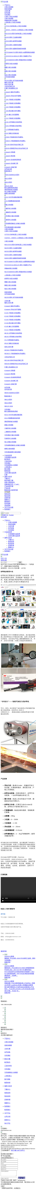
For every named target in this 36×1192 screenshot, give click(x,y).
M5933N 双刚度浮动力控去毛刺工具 (16, 363)
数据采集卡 (8, 171)
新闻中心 (7, 1120)
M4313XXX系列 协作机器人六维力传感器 (18, 244)
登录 (2, 517)
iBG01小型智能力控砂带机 (13, 336)
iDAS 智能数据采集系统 (12, 418)
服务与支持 (8, 476)
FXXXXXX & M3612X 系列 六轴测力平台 (18, 265)
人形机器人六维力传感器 (12, 22)
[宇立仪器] (4, 1)
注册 (5, 517)
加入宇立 (7, 1123)
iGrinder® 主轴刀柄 (10, 384)
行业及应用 (8, 455)
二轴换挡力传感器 (10, 431)
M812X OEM (8, 406)
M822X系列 (8, 403)
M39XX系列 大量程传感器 (13, 255)
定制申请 (11, 545)
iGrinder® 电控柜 (9, 374)
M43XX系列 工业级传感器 (13, 248)
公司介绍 (7, 1116)
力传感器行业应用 (10, 457)
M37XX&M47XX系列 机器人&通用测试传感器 (19, 261)
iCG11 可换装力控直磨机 (12, 330)
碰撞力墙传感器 (9, 193)
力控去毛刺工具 (9, 86)
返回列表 (4, 951)
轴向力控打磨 (8, 82)
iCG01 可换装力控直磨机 (12, 313)
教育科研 (7, 1082)
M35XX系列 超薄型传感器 (13, 251)
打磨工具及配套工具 (11, 88)
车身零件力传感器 (10, 438)
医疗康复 (7, 1079)
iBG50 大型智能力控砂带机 (13, 333)
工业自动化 (8, 1065)
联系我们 (7, 509)
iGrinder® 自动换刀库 (11, 380)
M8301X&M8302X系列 (11, 393)
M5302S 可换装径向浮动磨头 (13, 350)
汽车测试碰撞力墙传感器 (12, 452)
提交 (2, 1186)
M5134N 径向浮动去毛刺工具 (13, 360)
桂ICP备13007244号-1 (18, 1150)
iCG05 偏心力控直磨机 (11, 326)
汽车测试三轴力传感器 (11, 435)
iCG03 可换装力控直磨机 (12, 319)
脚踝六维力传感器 (10, 282)
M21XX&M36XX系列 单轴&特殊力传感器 (18, 272)
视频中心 (7, 499)
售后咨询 (11, 543)
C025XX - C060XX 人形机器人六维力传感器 (18, 238)
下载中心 (7, 478)
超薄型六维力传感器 (11, 278)
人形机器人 (8, 1076)
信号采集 (7, 12)
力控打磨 (7, 11)
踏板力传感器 (8, 425)
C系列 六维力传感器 (11, 16)
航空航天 (7, 1062)
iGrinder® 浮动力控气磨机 (12, 309)
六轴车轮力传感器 (10, 428)
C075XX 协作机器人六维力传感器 (15, 234)
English (11, 515)
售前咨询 (11, 541)
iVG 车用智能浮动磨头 (11, 340)
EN (6, 558)
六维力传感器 (8, 7)
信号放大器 (8, 169)
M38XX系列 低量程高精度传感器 (15, 258)
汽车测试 (7, 14)
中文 (2, 558)
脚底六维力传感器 (10, 285)
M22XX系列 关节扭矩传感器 (13, 297)
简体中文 (5, 515)
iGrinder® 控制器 (9, 370)
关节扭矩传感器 (9, 77)
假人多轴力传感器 (10, 191)
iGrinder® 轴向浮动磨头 (12, 306)
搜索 (20, 562)
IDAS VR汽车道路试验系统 (13, 415)
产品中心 (7, 5)
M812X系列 (8, 399)
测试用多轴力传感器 (11, 189)
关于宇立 (7, 1113)
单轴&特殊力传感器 (10, 20)
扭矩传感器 (8, 9)
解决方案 (7, 1059)
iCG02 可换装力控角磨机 (12, 316)
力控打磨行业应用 (10, 472)
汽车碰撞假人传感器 (11, 1072)
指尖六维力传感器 (10, 288)
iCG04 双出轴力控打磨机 (12, 323)
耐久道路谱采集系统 (11, 187)
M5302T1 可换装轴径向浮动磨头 (14, 353)
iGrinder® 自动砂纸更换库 (12, 377)
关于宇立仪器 (8, 507)
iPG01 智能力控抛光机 (11, 343)
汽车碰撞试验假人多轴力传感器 (14, 445)
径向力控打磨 (8, 84)
